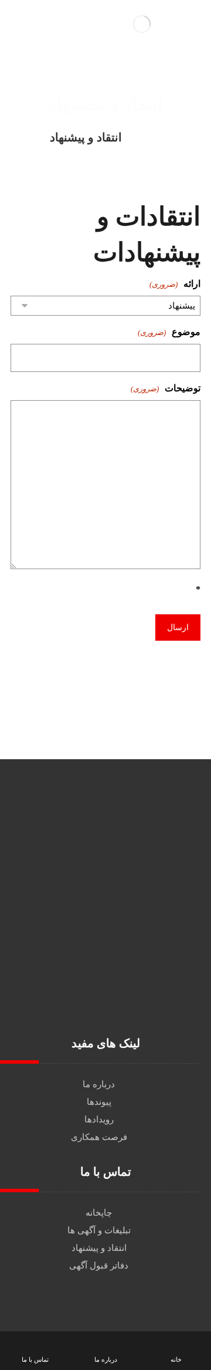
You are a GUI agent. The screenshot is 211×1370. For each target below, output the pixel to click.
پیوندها (99, 1102)
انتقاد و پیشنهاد (99, 1248)
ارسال (178, 627)
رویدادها (99, 1119)
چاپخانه (99, 1212)
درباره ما (99, 1084)
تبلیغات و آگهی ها (99, 1230)
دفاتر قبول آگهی (98, 1265)
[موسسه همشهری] (157, 137)
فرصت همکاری (99, 1137)
